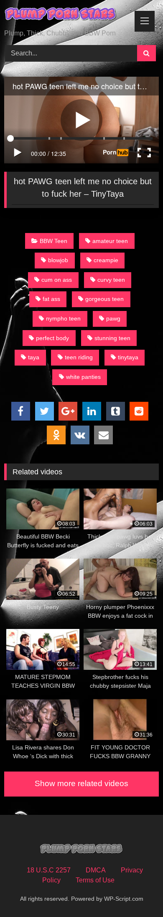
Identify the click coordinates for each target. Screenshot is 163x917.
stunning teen (112, 338)
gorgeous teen (104, 299)
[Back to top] (137, 892)
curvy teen (111, 279)
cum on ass (56, 279)
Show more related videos (81, 783)
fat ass (51, 299)
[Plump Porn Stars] (67, 15)
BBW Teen (53, 241)
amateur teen (110, 241)
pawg (113, 318)
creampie (106, 260)
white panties (83, 376)
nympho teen (63, 318)
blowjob (58, 260)
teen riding (79, 357)
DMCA (96, 870)
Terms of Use (95, 880)
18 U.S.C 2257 (49, 870)
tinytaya (128, 357)
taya (33, 357)
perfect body (52, 338)
